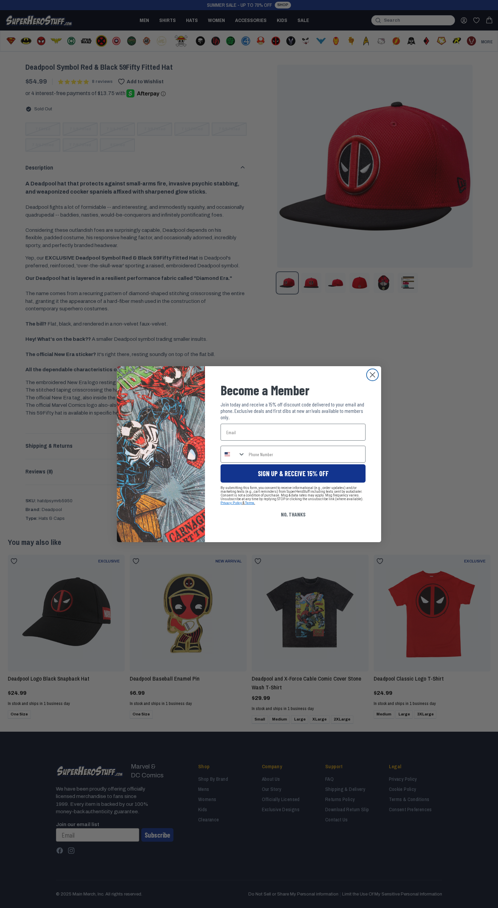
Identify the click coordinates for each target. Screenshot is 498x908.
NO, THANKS (293, 514)
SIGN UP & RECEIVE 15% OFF (293, 473)
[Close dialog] (372, 375)
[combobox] (233, 454)
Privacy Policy (231, 503)
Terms (249, 503)
